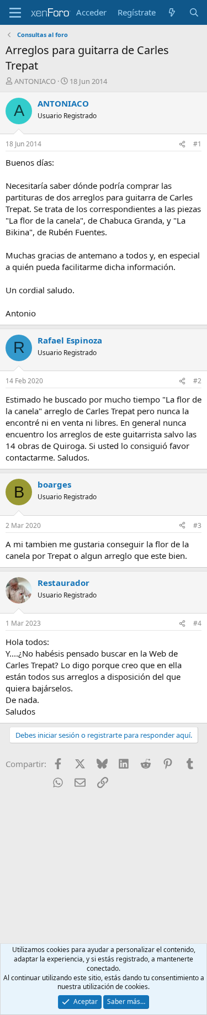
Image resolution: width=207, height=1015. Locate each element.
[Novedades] (172, 12)
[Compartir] (182, 144)
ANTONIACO (35, 81)
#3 (197, 525)
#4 (197, 623)
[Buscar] (194, 12)
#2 (197, 380)
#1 (197, 144)
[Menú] (15, 13)
